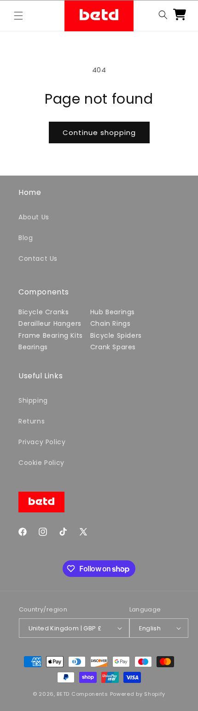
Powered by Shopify (138, 694)
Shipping (33, 400)
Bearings (33, 347)
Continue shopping (99, 132)
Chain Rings (110, 323)
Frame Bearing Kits (50, 335)
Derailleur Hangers (50, 323)
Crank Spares (113, 347)
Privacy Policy (41, 442)
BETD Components (82, 694)
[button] (18, 16)
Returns (31, 421)
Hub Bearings (112, 312)
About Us (33, 217)
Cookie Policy (41, 462)
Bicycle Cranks (43, 312)
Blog (25, 237)
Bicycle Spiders (116, 335)
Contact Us (38, 258)
